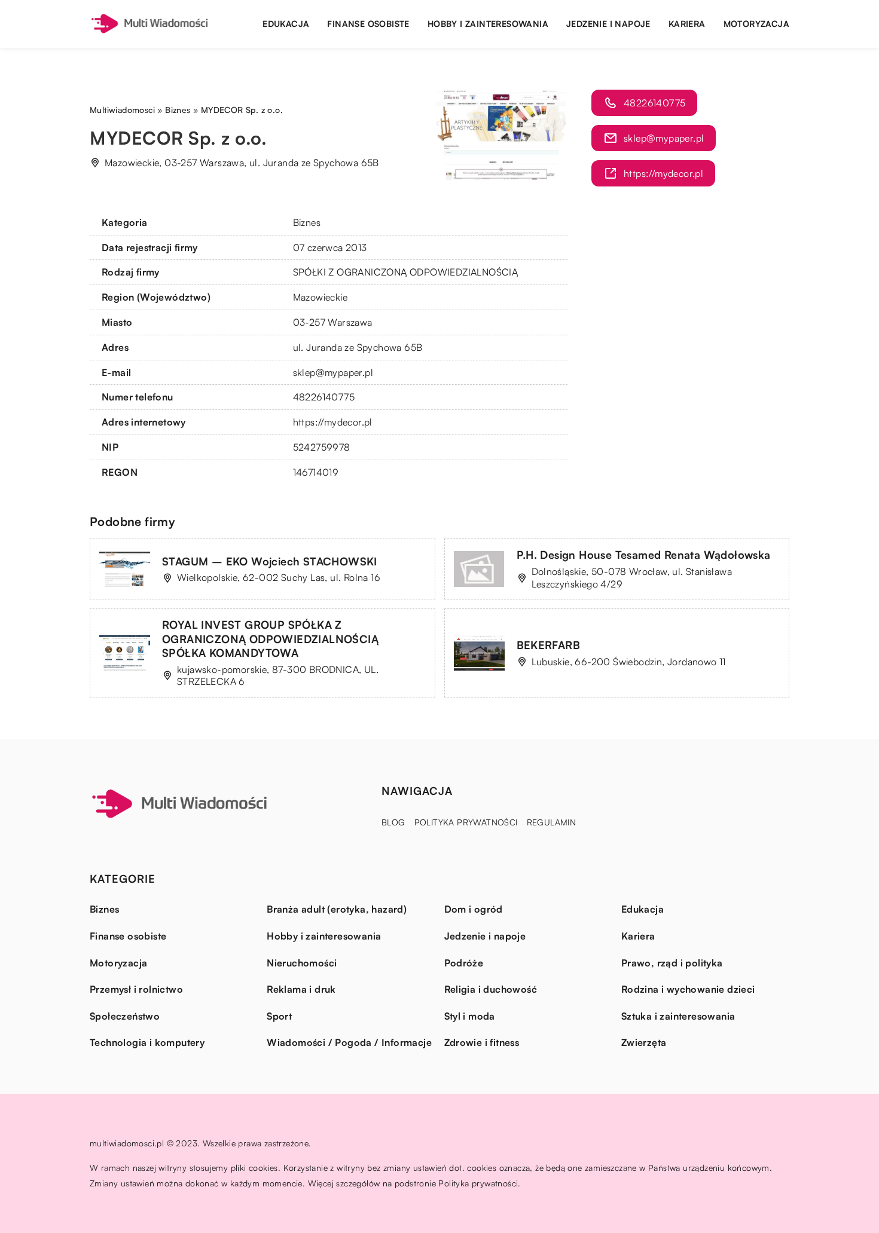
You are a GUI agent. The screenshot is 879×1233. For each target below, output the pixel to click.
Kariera (687, 24)
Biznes (307, 222)
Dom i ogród (473, 909)
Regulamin (551, 822)
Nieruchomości (302, 963)
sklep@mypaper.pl (333, 372)
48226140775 (324, 397)
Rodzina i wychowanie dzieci (688, 989)
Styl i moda (469, 1016)
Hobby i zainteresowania (488, 24)
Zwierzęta (644, 1042)
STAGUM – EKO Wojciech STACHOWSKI (269, 561)
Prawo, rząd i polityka (672, 963)
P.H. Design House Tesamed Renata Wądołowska (644, 554)
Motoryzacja (756, 24)
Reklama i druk (301, 989)
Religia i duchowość (491, 989)
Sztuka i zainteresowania (678, 1016)
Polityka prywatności (466, 822)
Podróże (464, 963)
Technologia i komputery (147, 1042)
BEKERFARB (549, 644)
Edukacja (286, 24)
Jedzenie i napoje (608, 24)
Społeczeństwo (125, 1016)
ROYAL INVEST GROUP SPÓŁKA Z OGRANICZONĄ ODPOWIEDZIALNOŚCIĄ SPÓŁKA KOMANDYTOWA (270, 638)
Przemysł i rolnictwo (136, 989)
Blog (393, 822)
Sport (279, 1016)
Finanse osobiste (368, 24)
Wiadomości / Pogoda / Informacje (349, 1042)
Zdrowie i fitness (482, 1042)
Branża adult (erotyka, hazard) (337, 909)
